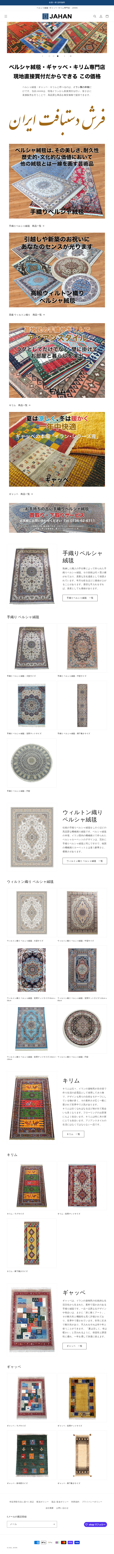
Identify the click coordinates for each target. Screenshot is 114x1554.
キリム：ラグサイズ (15, 1214)
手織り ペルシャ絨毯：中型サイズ (72, 676)
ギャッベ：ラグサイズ (16, 1426)
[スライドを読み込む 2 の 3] (53, 56)
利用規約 (75, 1502)
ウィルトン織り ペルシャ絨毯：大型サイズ (25, 941)
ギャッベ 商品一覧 (19, 494)
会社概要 (50, 1508)
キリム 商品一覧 (18, 405)
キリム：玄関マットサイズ (69, 1214)
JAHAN (15, 1548)
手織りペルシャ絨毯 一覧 (80, 598)
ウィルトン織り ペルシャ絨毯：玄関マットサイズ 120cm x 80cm (82, 999)
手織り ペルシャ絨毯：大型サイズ (21, 676)
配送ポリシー (43, 1502)
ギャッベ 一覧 (74, 1346)
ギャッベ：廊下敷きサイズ (69, 1483)
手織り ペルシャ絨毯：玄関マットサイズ (24, 733)
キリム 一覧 (73, 1134)
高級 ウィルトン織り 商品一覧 (25, 314)
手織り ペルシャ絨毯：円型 (18, 791)
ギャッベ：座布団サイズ (17, 1483)
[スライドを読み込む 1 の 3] (49, 56)
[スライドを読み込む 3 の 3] (58, 56)
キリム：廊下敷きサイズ (17, 1271)
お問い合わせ (62, 1508)
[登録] (54, 1524)
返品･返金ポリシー (60, 1502)
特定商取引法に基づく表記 (22, 1502)
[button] (6, 16)
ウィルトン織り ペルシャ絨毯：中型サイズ (76, 941)
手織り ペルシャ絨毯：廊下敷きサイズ (74, 733)
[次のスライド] (64, 56)
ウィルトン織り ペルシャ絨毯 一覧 (85, 861)
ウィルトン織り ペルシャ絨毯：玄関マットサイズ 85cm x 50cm (31, 999)
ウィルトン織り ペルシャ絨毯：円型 (73, 1057)
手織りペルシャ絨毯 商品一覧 (25, 225)
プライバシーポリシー (92, 1502)
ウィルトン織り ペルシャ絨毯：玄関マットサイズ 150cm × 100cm (31, 1058)
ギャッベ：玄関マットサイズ (70, 1426)
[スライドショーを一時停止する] (71, 56)
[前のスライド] (42, 56)
